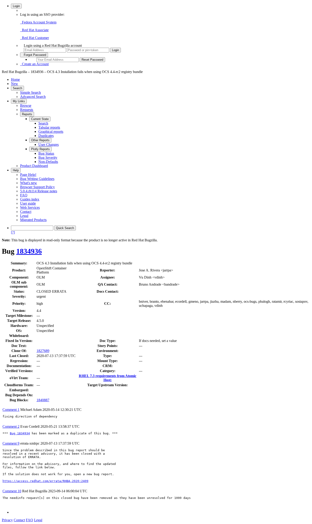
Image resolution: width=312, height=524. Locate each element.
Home (15, 79)
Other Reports (40, 140)
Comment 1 (11, 410)
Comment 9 (11, 443)
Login (16, 6)
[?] (13, 232)
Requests (26, 110)
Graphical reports (50, 131)
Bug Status (46, 153)
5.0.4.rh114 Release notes (38, 191)
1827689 (43, 351)
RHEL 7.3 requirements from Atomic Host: (107, 378)
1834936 (29, 251)
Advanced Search (33, 97)
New (14, 84)
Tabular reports (49, 127)
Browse (25, 105)
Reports (27, 114)
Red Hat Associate (34, 30)
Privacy (7, 520)
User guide (28, 203)
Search (17, 88)
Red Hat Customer (34, 38)
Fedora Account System (38, 22)
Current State (40, 119)
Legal (24, 216)
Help (16, 170)
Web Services (30, 207)
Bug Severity (47, 157)
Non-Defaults (48, 162)
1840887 (43, 400)
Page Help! (28, 175)
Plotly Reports (40, 149)
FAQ (23, 195)
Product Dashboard (34, 166)
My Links (19, 101)
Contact (25, 212)
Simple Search (30, 92)
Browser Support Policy (37, 187)
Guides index (29, 199)
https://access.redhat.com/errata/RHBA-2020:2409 (45, 481)
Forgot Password (34, 55)
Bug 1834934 (20, 433)
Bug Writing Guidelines (37, 179)
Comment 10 (12, 491)
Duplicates (46, 136)
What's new (28, 183)
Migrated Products (33, 220)
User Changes (48, 144)
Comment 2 (11, 426)
